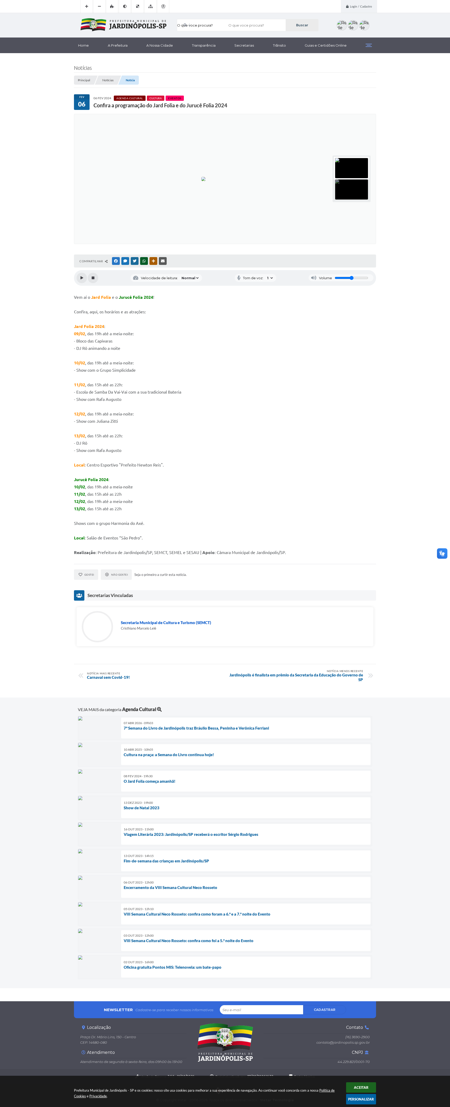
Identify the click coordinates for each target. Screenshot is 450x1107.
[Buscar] (302, 25)
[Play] (82, 278)
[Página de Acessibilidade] (163, 6)
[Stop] (93, 278)
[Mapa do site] (150, 6)
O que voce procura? (195, 25)
